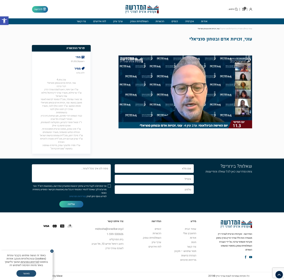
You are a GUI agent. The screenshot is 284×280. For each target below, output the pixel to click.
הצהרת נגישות (188, 256)
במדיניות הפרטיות (77, 196)
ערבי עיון (118, 21)
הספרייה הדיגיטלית (237, 29)
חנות (193, 242)
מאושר (26, 273)
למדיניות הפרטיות (30, 262)
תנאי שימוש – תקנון (185, 251)
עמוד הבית (248, 29)
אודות (204, 21)
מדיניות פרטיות (188, 260)
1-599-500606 (115, 234)
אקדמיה (189, 21)
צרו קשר (81, 21)
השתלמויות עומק (139, 21)
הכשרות (160, 21)
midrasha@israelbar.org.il (109, 229)
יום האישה (224, 29)
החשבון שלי (189, 233)
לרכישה (38, 9)
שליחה (71, 204)
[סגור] (52, 251)
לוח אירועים (99, 21)
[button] (4, 20)
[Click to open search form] (236, 9)
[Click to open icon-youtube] (250, 257)
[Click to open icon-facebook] (245, 257)
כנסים (174, 21)
